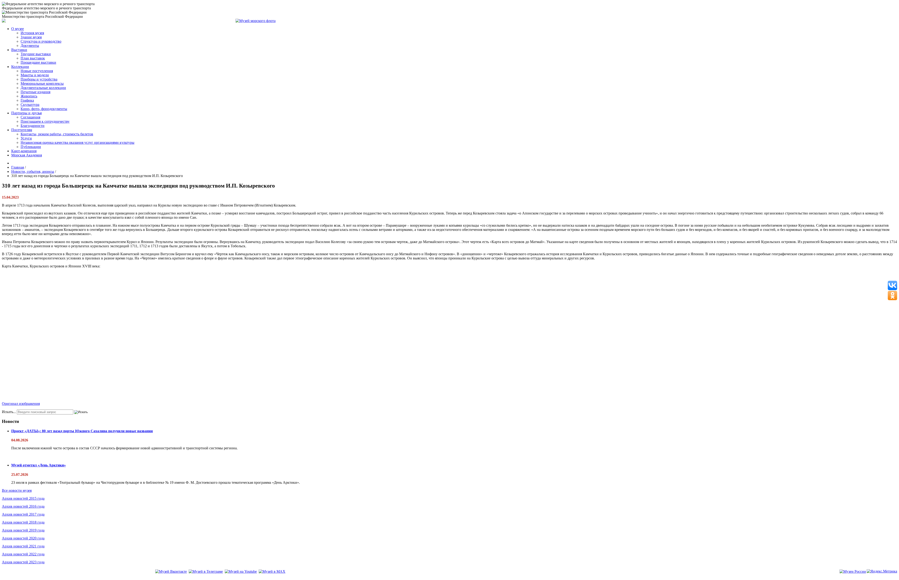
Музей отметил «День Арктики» (38, 465)
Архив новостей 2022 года (23, 554)
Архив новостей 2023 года (23, 562)
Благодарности (32, 126)
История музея (32, 33)
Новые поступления (37, 71)
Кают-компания (24, 151)
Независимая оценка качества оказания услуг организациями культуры (77, 142)
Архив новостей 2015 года (23, 498)
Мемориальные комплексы (42, 83)
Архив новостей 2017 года (23, 514)
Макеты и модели (35, 75)
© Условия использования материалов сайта (28, 578)
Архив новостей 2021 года (23, 546)
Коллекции (20, 67)
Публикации (31, 147)
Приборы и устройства (39, 79)
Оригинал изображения (21, 404)
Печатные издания (35, 92)
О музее (17, 29)
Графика (27, 100)
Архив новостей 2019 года (23, 530)
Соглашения (30, 117)
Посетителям (21, 130)
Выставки (19, 50)
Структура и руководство (41, 41)
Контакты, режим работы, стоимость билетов (57, 134)
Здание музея (31, 37)
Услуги (26, 138)
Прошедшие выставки (38, 62)
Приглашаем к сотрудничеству (45, 121)
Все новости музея (17, 490)
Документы (30, 46)
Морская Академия (26, 155)
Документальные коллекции (43, 88)
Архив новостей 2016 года (23, 506)
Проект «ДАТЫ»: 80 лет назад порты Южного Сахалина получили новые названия (82, 431)
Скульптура (30, 105)
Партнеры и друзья (26, 113)
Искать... (9, 412)
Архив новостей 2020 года (23, 538)
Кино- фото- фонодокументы (44, 109)
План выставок (33, 58)
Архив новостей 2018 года (23, 522)
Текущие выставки (36, 54)
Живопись (29, 96)
